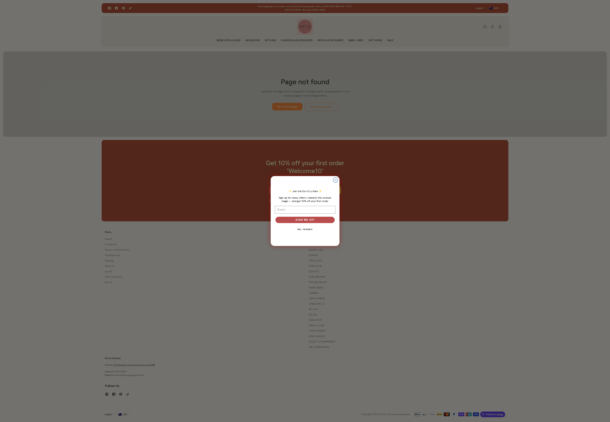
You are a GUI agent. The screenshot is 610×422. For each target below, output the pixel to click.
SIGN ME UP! (305, 219)
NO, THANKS (305, 229)
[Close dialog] (335, 180)
